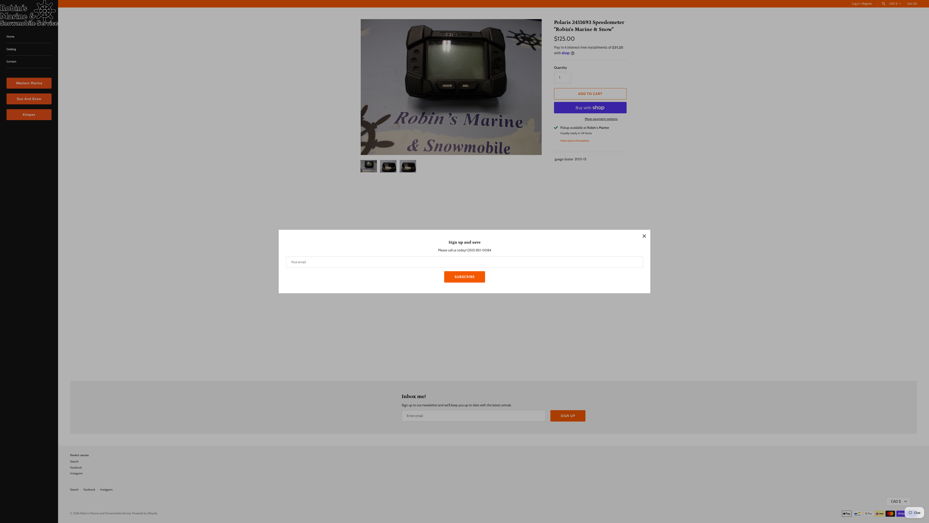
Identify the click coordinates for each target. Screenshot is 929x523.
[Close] (644, 236)
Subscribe (465, 277)
